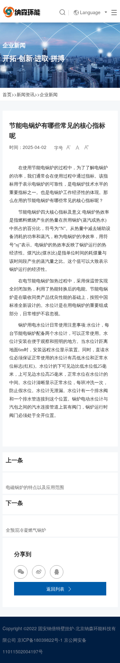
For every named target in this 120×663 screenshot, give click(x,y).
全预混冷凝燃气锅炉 (26, 530)
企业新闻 (49, 94)
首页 (7, 94)
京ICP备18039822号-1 (40, 640)
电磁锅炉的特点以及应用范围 (35, 487)
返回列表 (59, 588)
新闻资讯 (26, 94)
